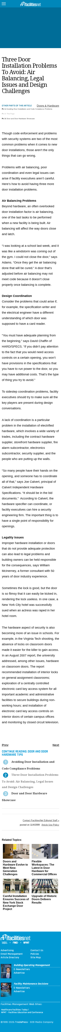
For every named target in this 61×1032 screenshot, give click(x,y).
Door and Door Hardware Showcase (21, 119)
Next (56, 745)
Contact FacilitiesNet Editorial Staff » (41, 820)
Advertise (19, 973)
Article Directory (10, 957)
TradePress (21, 1022)
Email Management (12, 954)
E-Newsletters (22, 969)
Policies (34, 954)
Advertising (7, 950)
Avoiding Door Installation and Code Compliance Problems (29, 109)
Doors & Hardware (48, 105)
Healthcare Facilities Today (14, 1010)
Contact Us (36, 950)
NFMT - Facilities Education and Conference (22, 1012)
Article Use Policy (50, 825)
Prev (5, 745)
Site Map (35, 957)
